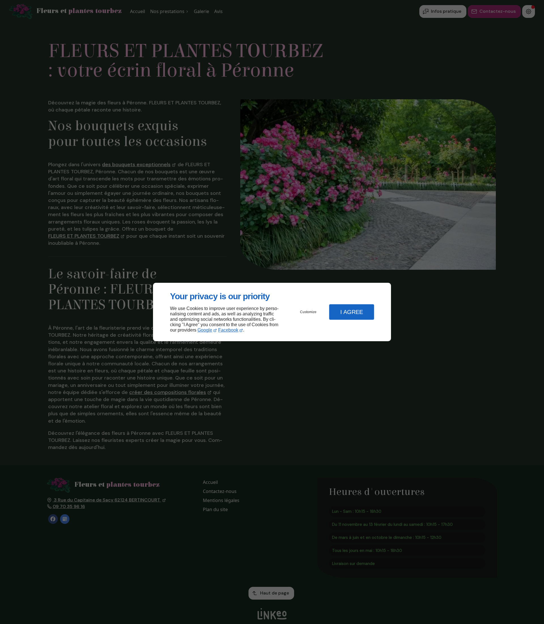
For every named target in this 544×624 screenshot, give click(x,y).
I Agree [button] (351, 312)
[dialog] (272, 312)
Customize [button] (308, 312)
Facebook (228, 330)
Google (204, 330)
